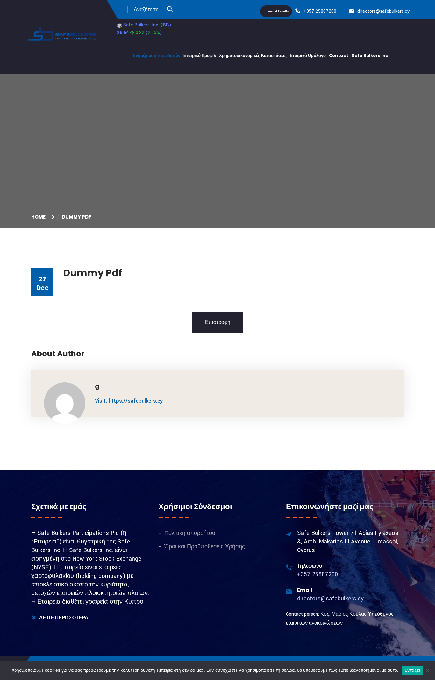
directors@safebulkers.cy (383, 11)
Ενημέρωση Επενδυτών (156, 56)
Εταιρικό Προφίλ (199, 56)
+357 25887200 (319, 11)
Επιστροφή (217, 322)
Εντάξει (412, 670)
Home (39, 217)
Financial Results (276, 11)
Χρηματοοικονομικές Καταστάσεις (253, 56)
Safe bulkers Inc (370, 56)
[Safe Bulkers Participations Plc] (62, 34)
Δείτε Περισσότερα (63, 617)
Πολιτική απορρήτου (189, 533)
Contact (338, 56)
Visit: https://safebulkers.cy (129, 400)
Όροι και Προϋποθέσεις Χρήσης (204, 546)
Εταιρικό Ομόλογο (308, 56)
